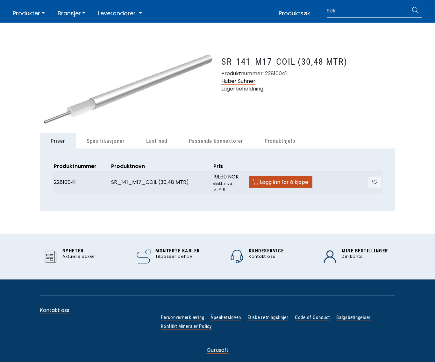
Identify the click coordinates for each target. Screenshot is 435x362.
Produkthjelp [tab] (280, 141)
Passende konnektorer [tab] (216, 141)
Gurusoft (218, 350)
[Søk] (415, 10)
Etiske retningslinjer (268, 317)
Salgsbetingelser (353, 317)
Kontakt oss (54, 310)
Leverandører (117, 13)
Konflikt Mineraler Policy (186, 326)
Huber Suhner (238, 81)
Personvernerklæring (182, 317)
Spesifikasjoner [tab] (106, 141)
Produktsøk (294, 13)
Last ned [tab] (156, 141)
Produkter (26, 13)
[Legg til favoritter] (374, 182)
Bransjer (69, 13)
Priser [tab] (58, 141)
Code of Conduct (312, 317)
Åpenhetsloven (225, 317)
